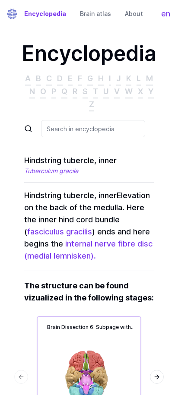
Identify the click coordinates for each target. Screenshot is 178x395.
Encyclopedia (45, 13)
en (167, 15)
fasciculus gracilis (59, 231)
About (134, 13)
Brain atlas (95, 13)
